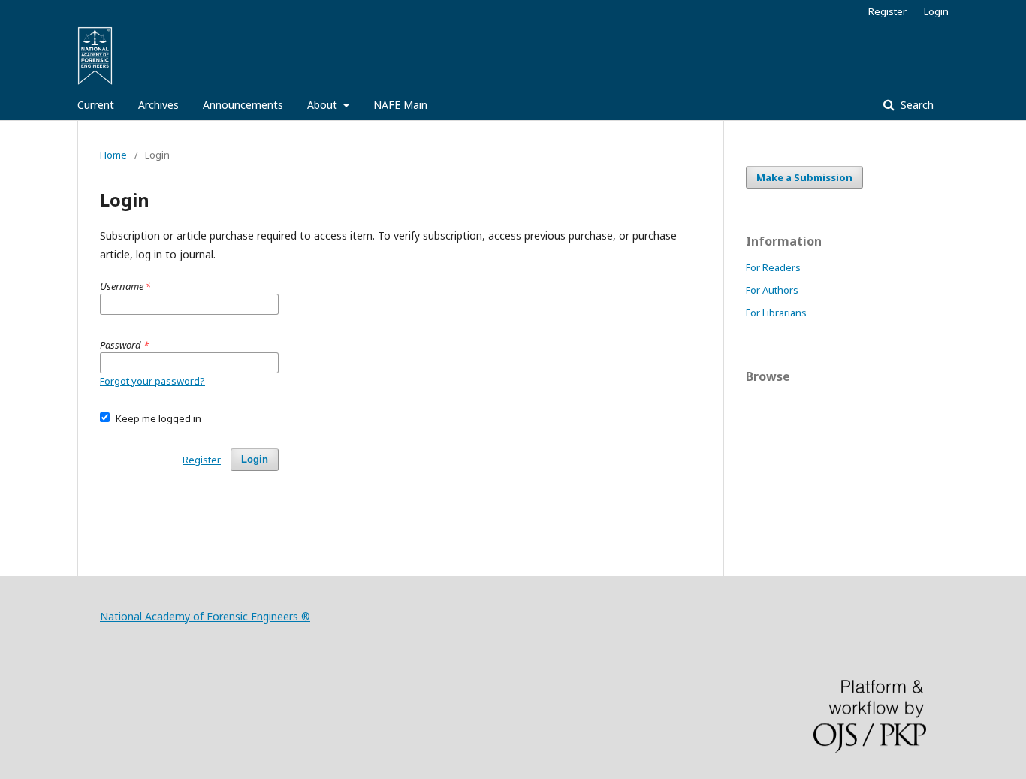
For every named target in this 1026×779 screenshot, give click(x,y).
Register (887, 11)
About (323, 105)
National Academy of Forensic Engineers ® (205, 616)
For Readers (773, 267)
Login (936, 11)
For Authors (772, 290)
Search (916, 105)
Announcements (243, 105)
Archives (158, 105)
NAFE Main (400, 105)
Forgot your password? (152, 381)
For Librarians (776, 312)
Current (95, 105)
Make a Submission (804, 177)
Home (113, 155)
